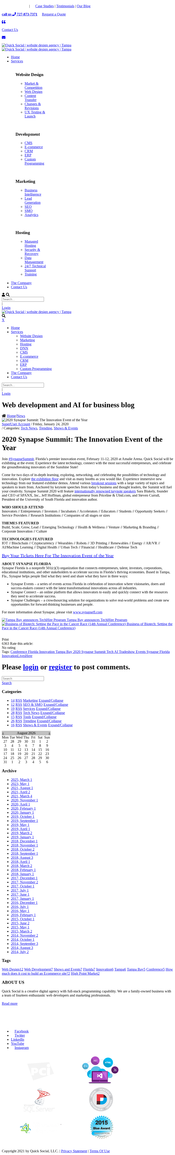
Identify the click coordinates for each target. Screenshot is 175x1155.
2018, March (21, 866)
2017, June (20, 894)
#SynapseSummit (21, 459)
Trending (45, 428)
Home (11, 416)
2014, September (24, 944)
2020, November (24, 800)
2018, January (22, 874)
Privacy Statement (74, 1151)
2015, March (21, 931)
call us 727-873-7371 (19, 14)
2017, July (20, 890)
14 (13, 700)
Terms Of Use (100, 1151)
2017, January (22, 898)
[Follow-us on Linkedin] (24, 6)
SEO (28, 207)
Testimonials (65, 6)
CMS (28, 143)
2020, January (22, 812)
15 (13, 717)
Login (6, 308)
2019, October (22, 816)
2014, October (22, 939)
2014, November (24, 935)
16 (13, 725)
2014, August (22, 948)
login (31, 667)
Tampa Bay (64, 652)
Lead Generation (33, 200)
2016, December (24, 903)
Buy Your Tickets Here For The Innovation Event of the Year (58, 555)
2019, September (24, 821)
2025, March (21, 780)
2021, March (21, 796)
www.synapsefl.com (87, 612)
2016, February (23, 915)
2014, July (20, 952)
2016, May (20, 911)
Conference (19, 652)
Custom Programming (34, 161)
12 (13, 704)
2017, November (24, 882)
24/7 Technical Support (35, 268)
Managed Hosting (31, 243)
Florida (33, 652)
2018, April (20, 862)
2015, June (20, 923)
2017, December (24, 878)
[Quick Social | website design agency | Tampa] (36, 45)
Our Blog (83, 6)
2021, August (22, 788)
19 (13, 709)
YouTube (17, 1043)
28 (13, 713)
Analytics (31, 215)
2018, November (24, 845)
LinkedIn (17, 1039)
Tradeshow (127, 652)
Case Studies (44, 6)
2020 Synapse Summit (89, 652)
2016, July (20, 907)
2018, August (22, 857)
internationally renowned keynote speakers (105, 491)
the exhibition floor (45, 479)
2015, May (20, 927)
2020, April (20, 804)
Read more (10, 1003)
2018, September (24, 853)
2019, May (20, 825)
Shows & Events (66, 428)
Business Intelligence (33, 192)
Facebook (22, 1031)
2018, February (23, 870)
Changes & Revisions (33, 106)
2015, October (22, 919)
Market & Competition (33, 85)
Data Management (34, 260)
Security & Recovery (32, 252)
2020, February (23, 808)
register (60, 667)
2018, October (22, 849)
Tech (110, 652)
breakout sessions (103, 483)
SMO (29, 211)
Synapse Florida (158, 652)
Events (141, 652)
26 (13, 721)
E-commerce (34, 147)
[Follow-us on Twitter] (15, 6)
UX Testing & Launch (35, 114)
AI (116, 652)
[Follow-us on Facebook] (6, 6)
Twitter (20, 1035)
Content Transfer (30, 98)
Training (31, 274)
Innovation (47, 652)
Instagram (22, 1048)
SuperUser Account (16, 424)
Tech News (29, 428)
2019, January (22, 837)
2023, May (20, 784)
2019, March (21, 833)
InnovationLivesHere (17, 656)
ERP (28, 155)
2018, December (24, 841)
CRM (29, 151)
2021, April (20, 792)
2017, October (22, 886)
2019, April (20, 829)
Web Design (33, 92)
